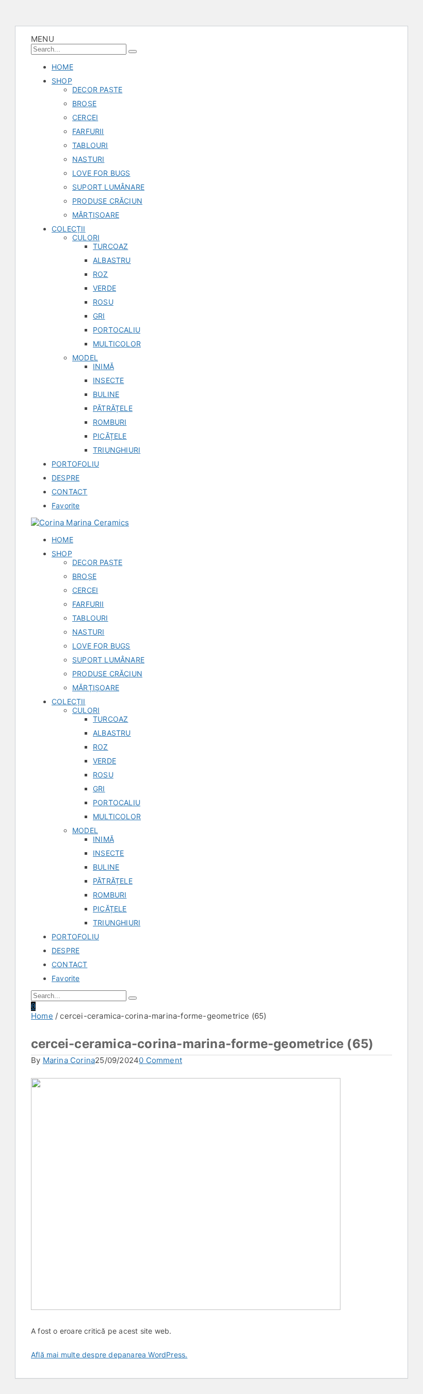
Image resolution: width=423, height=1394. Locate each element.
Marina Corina (69, 1060)
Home (42, 1016)
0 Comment (160, 1060)
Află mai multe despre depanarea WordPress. (109, 1354)
